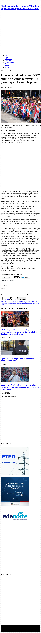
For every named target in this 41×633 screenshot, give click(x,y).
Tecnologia (8, 67)
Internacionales (9, 62)
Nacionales (8, 64)
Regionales (8, 60)
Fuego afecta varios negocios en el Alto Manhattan (19, 301)
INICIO (7, 55)
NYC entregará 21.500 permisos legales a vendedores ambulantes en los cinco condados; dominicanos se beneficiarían (19, 332)
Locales (7, 57)
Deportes (7, 65)
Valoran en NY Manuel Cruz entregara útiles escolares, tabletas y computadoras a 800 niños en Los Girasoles (20, 387)
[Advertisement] (20, 32)
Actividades (8, 59)
